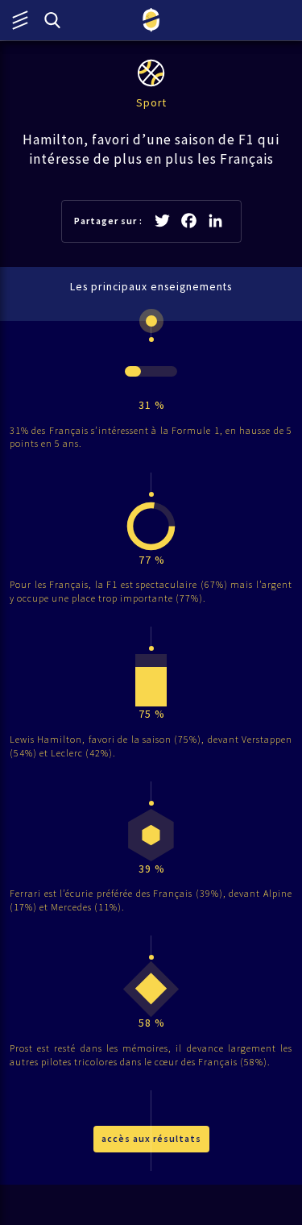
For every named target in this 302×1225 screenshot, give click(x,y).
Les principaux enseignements (151, 287)
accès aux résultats (151, 1138)
